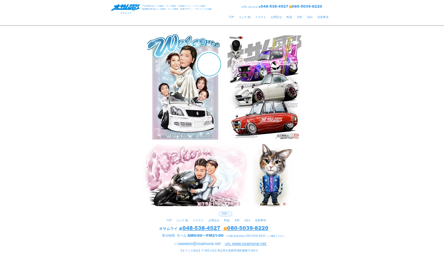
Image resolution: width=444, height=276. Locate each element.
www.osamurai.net (249, 243)
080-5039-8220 (247, 228)
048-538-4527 (201, 228)
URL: (228, 244)
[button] (244, 17)
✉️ (176, 244)
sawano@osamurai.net (199, 243)
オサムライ (168, 229)
